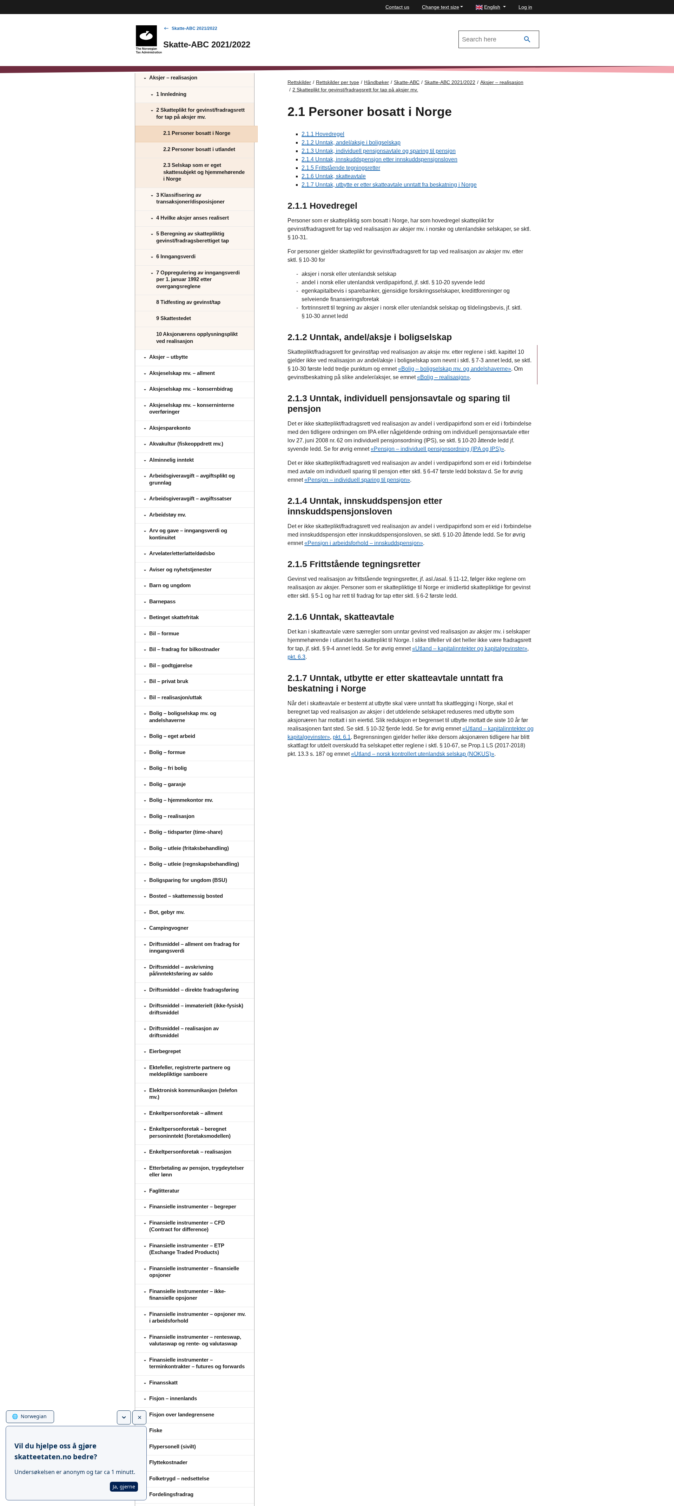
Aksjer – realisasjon (501, 82)
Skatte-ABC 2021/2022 (194, 28)
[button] (491, 7)
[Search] (527, 39)
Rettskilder (299, 82)
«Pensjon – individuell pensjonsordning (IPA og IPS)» (437, 449)
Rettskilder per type (337, 82)
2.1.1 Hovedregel (323, 134)
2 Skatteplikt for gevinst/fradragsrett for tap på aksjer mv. (355, 89)
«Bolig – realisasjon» (443, 377)
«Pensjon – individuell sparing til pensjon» (357, 480)
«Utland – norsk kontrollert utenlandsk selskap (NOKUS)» (422, 754)
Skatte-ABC (406, 82)
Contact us (397, 7)
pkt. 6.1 (342, 737)
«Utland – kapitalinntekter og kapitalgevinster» (469, 648)
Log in (525, 7)
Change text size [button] (440, 7)
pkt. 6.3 (296, 657)
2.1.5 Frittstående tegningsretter (341, 168)
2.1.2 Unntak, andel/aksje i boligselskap (351, 142)
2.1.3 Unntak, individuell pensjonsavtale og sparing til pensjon (379, 151)
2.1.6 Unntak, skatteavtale (334, 176)
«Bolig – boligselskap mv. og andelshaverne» (454, 369)
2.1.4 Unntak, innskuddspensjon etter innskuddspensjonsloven (379, 159)
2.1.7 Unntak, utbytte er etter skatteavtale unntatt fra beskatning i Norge (389, 185)
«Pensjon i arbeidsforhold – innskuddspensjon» (363, 543)
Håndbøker (376, 82)
